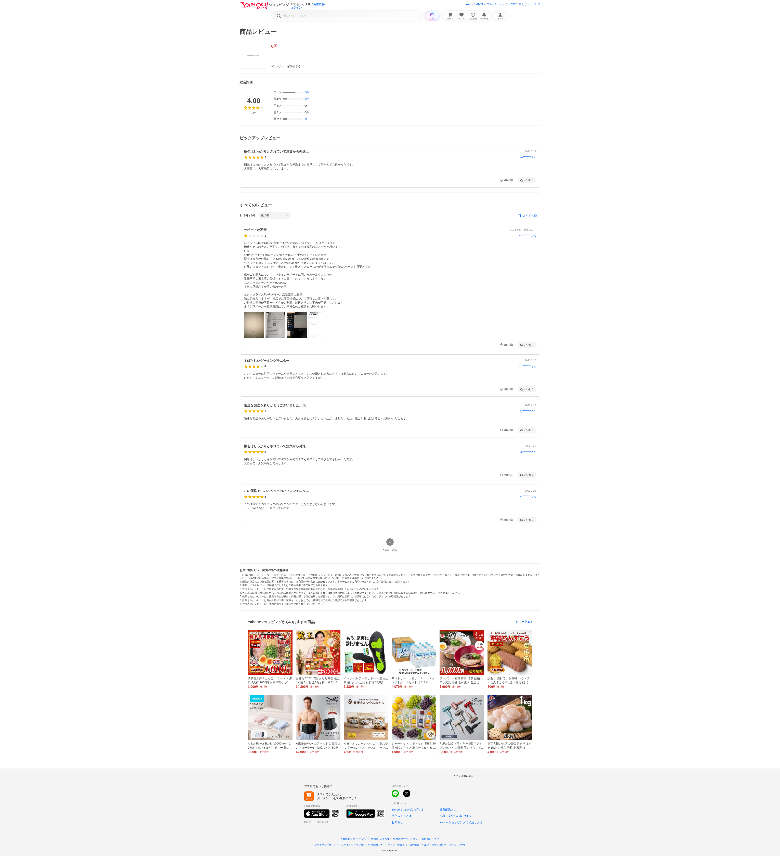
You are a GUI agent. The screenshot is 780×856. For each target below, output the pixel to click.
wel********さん (527, 235)
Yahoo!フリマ (430, 838)
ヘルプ (536, 4)
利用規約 (373, 844)
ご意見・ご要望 (457, 844)
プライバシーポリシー (326, 844)
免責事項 (402, 844)
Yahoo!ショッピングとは (407, 809)
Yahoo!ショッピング (354, 838)
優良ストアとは (402, 815)
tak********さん (528, 157)
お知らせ (397, 822)
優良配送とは (448, 809)
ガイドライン (387, 844)
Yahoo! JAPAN (475, 4)
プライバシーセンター (353, 844)
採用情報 (414, 844)
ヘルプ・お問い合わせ (434, 844)
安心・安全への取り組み (455, 815)
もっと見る (523, 621)
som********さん (527, 366)
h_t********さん (528, 411)
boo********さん (527, 496)
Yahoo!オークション (405, 838)
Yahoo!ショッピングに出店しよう (508, 4)
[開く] (254, 325)
